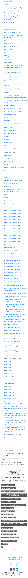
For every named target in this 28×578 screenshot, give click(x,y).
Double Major (8, 49)
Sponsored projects (10, 114)
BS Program (7, 56)
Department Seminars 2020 (12, 222)
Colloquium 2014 (9, 361)
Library (20, 557)
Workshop (7, 139)
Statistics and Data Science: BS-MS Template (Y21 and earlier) (14, 305)
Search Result (8, 1)
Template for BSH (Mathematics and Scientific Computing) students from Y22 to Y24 (15, 408)
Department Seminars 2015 (12, 238)
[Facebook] (11, 569)
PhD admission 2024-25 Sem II (13, 327)
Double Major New (9, 204)
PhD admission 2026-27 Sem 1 (13, 434)
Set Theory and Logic (8, 534)
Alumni (6, 174)
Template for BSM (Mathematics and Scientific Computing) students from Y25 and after (15, 429)
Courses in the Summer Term (12, 108)
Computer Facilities (10, 133)
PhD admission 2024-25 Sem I (13, 124)
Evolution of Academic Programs (14, 180)
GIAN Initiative (8, 146)
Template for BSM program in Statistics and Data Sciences (13, 351)
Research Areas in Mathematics (13, 111)
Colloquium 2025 (9, 392)
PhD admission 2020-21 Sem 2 (13, 279)
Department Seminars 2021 (12, 219)
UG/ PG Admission (9, 121)
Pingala (7, 564)
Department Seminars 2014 (12, 241)
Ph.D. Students (8, 171)
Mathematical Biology (8, 517)
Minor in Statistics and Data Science (15, 293)
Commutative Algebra (8, 488)
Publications (8, 117)
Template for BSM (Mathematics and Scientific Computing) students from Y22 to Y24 (15, 422)
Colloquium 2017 (9, 370)
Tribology (5, 544)
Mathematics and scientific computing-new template (12, 190)
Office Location (14, 566)
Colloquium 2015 (9, 364)
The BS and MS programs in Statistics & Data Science (15, 101)
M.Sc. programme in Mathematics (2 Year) (15, 80)
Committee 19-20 (9, 254)
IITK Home (8, 557)
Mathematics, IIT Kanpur (14, 443)
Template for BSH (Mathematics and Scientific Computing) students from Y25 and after (15, 415)
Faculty (6, 40)
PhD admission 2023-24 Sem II (13, 260)
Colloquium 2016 (9, 367)
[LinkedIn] (17, 569)
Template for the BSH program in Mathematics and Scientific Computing (14, 67)
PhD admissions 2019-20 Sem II (13, 285)
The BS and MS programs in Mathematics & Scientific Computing (15, 96)
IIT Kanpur (20, 572)
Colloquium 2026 (9, 395)
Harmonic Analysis (7, 508)
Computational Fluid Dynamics (11, 499)
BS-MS (6, 194)
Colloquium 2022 (9, 383)
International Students (10, 130)
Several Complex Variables (10, 537)
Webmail (14, 557)
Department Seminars (10, 149)
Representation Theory (9, 531)
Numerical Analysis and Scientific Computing (14, 524)
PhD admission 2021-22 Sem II (13, 272)
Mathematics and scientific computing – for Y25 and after (13, 402)
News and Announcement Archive (14, 324)
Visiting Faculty (8, 158)
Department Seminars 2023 (12, 213)
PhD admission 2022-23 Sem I (13, 269)
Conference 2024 (9, 339)
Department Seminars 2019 (12, 226)
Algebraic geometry (8, 485)
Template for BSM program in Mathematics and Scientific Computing (13, 74)
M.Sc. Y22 (7, 437)
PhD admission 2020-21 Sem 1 (13, 282)
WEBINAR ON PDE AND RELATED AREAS (14, 334)
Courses (6, 92)
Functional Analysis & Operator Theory (14, 505)
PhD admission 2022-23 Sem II (13, 266)
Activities (7, 136)
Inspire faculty (8, 161)
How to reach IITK (9, 247)
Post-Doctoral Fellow (10, 183)
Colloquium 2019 (9, 377)
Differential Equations (8, 502)
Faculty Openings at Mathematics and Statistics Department (15, 289)
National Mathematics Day (12, 32)
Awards (6, 26)
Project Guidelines (9, 105)
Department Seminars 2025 (12, 330)
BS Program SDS (9, 43)
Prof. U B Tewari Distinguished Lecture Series (13, 36)
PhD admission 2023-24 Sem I (13, 263)
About (6, 4)
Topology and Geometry (9, 540)
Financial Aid (8, 127)
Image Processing (7, 514)
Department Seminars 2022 (12, 216)
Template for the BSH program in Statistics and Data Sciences (14, 346)
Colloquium (7, 155)
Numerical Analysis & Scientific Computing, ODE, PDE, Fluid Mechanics (13, 17)
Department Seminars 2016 (12, 235)
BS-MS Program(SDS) (10, 46)
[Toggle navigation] (3, 446)
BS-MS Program (9, 53)
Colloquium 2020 (9, 380)
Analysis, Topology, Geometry (13, 8)
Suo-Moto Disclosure (10, 250)
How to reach (8, 207)
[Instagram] (14, 569)
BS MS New (7, 197)
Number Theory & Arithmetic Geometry (14, 520)
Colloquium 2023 (9, 386)
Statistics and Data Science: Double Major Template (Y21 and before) (14, 315)
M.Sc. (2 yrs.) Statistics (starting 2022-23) (13, 85)
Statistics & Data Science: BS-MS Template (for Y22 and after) (14, 310)
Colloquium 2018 (9, 374)
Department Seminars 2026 (12, 358)
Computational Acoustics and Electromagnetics (14, 495)
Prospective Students (10, 398)
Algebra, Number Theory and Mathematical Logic (12, 12)
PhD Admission (8, 257)
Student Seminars (9, 152)
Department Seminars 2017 (12, 232)
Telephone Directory (14, 559)
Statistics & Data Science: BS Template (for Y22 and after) (12, 300)
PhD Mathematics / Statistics (12, 89)
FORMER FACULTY (9, 164)
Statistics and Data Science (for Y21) (15, 296)
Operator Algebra (7, 528)
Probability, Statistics (10, 23)
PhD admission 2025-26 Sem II (13, 355)
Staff (5, 177)
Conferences (8, 142)
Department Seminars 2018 (12, 229)
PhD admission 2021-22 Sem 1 (13, 275)
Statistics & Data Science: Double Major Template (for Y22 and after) (14, 320)
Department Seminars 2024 (12, 210)
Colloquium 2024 (9, 389)
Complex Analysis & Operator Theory (13, 491)
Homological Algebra (8, 511)
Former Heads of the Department (14, 167)
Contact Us (7, 244)
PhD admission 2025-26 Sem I (13, 342)
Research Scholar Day (10, 29)
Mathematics (9, 450)
